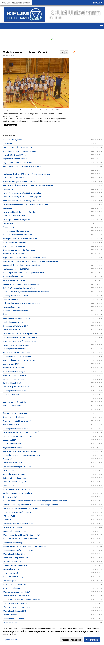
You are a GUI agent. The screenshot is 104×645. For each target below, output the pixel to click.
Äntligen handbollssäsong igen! (15, 413)
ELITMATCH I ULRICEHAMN (13, 178)
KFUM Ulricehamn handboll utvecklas (17, 235)
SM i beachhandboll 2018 (12, 383)
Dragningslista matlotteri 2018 (14, 349)
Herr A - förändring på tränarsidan (16, 345)
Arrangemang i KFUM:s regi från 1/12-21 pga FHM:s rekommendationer (30, 261)
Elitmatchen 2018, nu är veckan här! (16, 353)
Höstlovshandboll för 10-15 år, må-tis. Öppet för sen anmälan (26, 174)
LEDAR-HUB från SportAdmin (14, 216)
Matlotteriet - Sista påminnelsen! (15, 558)
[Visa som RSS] (74, 52)
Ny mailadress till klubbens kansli (16, 231)
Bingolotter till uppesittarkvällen (15, 159)
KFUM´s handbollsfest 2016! (14, 554)
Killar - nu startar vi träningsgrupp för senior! (20, 151)
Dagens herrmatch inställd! (13, 527)
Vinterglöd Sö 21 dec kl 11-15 (14, 155)
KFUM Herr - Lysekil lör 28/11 (14, 577)
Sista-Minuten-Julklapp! (12, 562)
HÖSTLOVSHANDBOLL (12, 394)
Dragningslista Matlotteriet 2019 (15, 326)
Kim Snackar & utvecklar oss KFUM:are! (18, 524)
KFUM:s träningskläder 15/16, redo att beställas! (21, 600)
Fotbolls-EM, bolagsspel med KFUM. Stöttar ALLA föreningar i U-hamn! (30, 505)
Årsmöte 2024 (8, 227)
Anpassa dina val (10, 639)
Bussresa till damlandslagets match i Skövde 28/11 (23, 265)
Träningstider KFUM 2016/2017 (15, 482)
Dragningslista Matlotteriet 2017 (15, 391)
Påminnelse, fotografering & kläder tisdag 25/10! (22, 455)
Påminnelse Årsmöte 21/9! (13, 277)
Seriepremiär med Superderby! (14, 478)
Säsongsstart (8, 208)
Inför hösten (7, 144)
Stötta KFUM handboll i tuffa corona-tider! (19, 288)
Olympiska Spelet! (10, 497)
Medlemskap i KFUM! (11, 364)
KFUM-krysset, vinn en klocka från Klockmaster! (21, 535)
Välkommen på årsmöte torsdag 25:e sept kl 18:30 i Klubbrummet (28, 185)
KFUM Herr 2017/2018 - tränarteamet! (17, 421)
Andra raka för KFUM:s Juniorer (15, 474)
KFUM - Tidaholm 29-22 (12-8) (14, 584)
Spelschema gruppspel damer (14, 379)
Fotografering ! (8, 459)
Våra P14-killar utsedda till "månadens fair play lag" (22, 166)
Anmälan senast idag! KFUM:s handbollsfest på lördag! (24, 546)
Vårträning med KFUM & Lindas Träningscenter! (21, 284)
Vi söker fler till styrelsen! (12, 140)
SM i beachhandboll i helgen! (14, 372)
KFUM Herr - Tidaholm (11, 588)
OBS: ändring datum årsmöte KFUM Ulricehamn (21, 337)
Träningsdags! (8, 486)
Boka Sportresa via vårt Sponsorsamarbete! (20, 239)
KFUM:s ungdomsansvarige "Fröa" (16, 592)
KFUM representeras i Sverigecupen (17, 220)
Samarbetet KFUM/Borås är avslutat (17, 318)
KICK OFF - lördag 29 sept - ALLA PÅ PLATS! (20, 360)
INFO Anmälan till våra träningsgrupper (18, 147)
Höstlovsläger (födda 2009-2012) (16, 269)
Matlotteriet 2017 (9, 440)
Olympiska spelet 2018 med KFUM (16, 387)
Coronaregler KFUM (10, 299)
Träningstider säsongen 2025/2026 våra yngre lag (22, 197)
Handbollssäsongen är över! (14, 322)
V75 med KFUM (9, 516)
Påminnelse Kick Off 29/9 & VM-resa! (17, 356)
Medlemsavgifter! (9, 581)
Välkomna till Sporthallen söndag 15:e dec (19, 212)
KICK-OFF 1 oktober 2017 (12, 406)
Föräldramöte (8, 223)
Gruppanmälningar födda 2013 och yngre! (19, 250)
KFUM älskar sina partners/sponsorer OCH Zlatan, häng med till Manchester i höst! (35, 501)
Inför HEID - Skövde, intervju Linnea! (16, 607)
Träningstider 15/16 (10, 622)
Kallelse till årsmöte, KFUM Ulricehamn (18, 493)
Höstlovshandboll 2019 (12, 330)
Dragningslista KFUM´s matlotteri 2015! (18, 550)
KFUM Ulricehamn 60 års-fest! (14, 242)
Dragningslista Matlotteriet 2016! (15, 429)
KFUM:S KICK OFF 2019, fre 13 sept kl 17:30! (20, 334)
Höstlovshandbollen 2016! (13, 463)
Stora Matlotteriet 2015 (11, 569)
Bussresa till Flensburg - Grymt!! (15, 531)
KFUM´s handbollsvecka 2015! (14, 611)
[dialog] (52, 634)
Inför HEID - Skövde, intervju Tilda (15, 603)
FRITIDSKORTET (9, 189)
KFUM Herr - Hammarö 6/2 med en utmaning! (20, 539)
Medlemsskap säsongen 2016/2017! (17, 467)
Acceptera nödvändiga (71, 640)
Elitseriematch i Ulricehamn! (13, 619)
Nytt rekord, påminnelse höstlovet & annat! (19, 451)
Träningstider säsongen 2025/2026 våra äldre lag (22, 193)
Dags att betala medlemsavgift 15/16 (17, 596)
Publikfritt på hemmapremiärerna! (16, 311)
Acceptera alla (92, 640)
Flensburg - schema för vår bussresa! (17, 512)
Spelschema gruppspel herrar (14, 375)
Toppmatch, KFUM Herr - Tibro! (15, 565)
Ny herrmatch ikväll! (10, 573)
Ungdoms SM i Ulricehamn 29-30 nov (17, 163)
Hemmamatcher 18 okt (11, 307)
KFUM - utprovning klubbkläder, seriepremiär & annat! (23, 273)
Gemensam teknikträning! (13, 543)
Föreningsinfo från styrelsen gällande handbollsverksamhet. (26, 292)
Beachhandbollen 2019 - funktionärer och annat (21, 341)
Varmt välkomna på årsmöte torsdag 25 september (23, 201)
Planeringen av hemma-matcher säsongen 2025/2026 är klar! (26, 204)
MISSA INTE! (7, 520)
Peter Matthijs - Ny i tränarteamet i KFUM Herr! (20, 508)
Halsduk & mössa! (10, 615)
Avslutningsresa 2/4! (11, 425)
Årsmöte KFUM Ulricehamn (13, 254)
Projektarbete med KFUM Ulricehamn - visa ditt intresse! (24, 258)
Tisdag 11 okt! (8, 470)
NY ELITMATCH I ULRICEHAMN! (15, 246)
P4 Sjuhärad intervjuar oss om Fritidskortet (19, 182)
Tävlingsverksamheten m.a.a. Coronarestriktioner (21, 303)
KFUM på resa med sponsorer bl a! (16, 489)
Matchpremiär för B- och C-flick (25, 52)
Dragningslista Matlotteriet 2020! (15, 296)
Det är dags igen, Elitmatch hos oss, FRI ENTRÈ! (21, 432)
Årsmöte (6, 315)
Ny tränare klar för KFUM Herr (14, 280)
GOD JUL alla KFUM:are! (12, 444)
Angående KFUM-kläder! (12, 448)
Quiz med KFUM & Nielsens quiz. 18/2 (17, 436)
